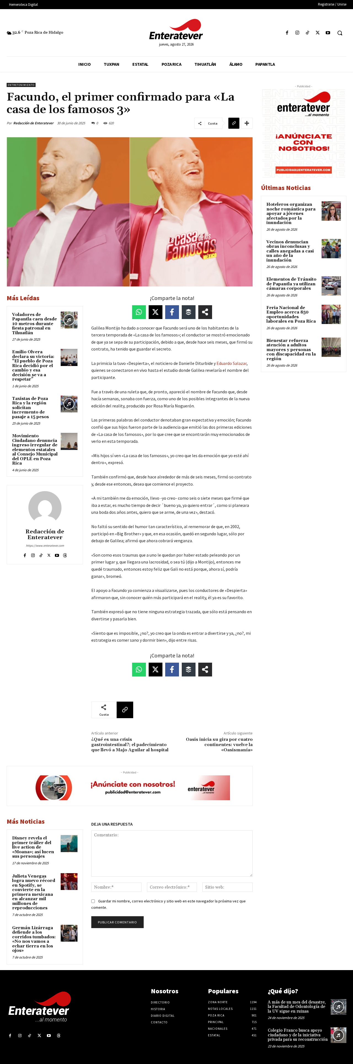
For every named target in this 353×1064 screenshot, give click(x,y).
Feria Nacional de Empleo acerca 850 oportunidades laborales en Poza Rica (291, 314)
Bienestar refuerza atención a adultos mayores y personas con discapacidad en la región (291, 350)
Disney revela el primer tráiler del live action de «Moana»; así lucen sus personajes (33, 847)
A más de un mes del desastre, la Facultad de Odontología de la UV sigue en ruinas (297, 1007)
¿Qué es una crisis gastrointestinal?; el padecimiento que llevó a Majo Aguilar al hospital (130, 745)
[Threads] (65, 554)
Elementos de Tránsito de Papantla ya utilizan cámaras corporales (291, 284)
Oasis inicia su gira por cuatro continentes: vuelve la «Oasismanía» (219, 745)
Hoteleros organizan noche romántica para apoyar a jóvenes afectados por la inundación (290, 213)
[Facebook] (287, 33)
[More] (247, 123)
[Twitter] (318, 33)
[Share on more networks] (205, 312)
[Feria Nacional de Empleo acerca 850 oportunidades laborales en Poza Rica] (331, 314)
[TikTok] (307, 33)
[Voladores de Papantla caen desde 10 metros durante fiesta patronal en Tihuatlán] (69, 320)
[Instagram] (297, 33)
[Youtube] (328, 33)
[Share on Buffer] (189, 312)
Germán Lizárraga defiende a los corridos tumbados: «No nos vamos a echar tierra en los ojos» (34, 939)
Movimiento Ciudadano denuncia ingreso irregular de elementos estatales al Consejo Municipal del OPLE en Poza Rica (35, 449)
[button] (339, 32)
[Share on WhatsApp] (139, 312)
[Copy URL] (233, 123)
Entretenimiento (21, 85)
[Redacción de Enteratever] (44, 507)
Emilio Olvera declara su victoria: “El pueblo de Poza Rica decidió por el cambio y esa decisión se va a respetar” (33, 365)
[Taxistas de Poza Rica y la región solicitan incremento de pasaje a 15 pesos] (69, 404)
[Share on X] (155, 312)
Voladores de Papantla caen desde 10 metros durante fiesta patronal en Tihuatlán (34, 324)
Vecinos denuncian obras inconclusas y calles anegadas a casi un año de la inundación (290, 251)
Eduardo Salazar (231, 363)
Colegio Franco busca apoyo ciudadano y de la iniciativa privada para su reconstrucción (298, 1035)
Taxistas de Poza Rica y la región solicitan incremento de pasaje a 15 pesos (30, 408)
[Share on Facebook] (172, 312)
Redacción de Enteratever (33, 123)
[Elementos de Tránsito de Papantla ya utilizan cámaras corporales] (331, 286)
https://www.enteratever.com (45, 545)
